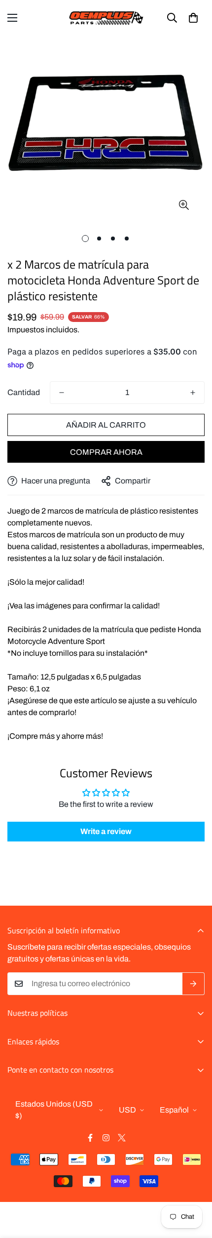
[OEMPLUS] (106, 18)
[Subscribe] (193, 983)
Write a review (106, 831)
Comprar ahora (106, 452)
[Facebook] (90, 1138)
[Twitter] (122, 1138)
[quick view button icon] (184, 205)
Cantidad (23, 392)
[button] (193, 17)
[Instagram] (106, 1138)
